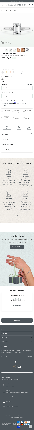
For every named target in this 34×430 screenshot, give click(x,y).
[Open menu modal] (2, 5)
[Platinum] (13, 72)
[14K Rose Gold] (10, 72)
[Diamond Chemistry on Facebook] (18, 362)
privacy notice (19, 417)
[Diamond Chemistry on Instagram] (16, 362)
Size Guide (30, 84)
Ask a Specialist (7, 129)
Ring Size (17, 84)
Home (2, 11)
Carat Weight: (6, 76)
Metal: (7, 69)
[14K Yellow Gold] (6, 72)
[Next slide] (33, 30)
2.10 (3, 80)
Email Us (29, 129)
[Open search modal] (6, 5)
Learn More (18, 216)
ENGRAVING (7, 92)
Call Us (19, 129)
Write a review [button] (17, 305)
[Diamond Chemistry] (17, 5)
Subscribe (30, 356)
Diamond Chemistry (13, 415)
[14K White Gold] (2, 72)
